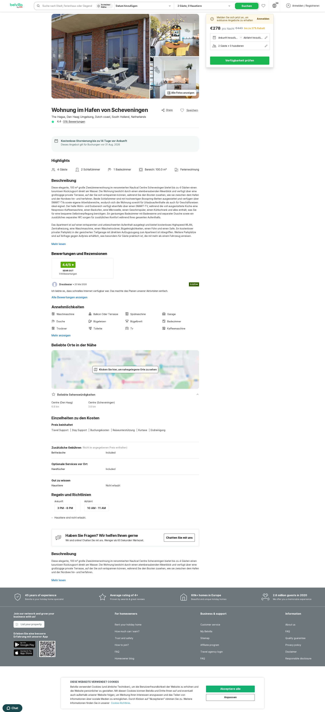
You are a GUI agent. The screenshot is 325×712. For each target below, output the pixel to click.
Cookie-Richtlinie (120, 703)
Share (169, 110)
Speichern (192, 110)
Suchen (247, 6)
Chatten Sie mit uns (179, 537)
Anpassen (230, 697)
